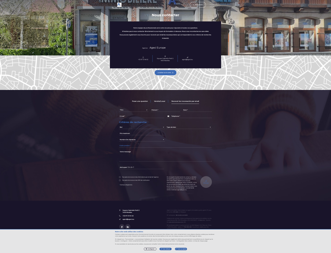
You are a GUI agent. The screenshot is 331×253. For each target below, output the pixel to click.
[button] (133, 110)
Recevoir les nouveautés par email (185, 101)
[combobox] (169, 116)
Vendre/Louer (159, 101)
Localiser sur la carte (164, 72)
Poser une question (140, 101)
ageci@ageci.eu (187, 59)
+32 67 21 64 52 (143, 59)
